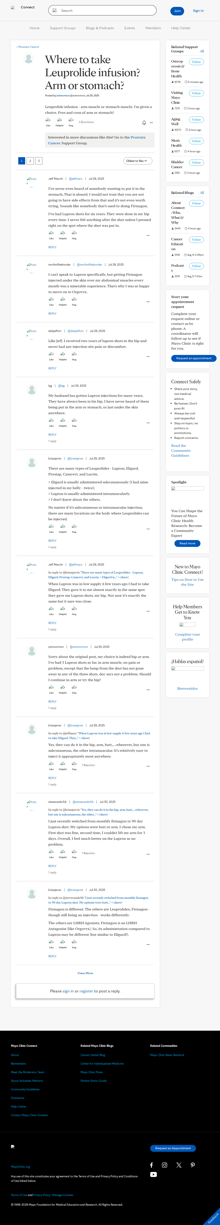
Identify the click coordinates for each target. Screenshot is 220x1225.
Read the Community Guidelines (181, 450)
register (86, 991)
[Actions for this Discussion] (151, 123)
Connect (27, 7)
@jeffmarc (75, 178)
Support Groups (63, 28)
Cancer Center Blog (93, 1055)
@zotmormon (79, 646)
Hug (71, 125)
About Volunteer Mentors (27, 1080)
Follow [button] (196, 62)
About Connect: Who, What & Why (178, 212)
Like (48, 125)
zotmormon (71, 95)
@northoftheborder (89, 264)
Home (35, 28)
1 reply (52, 441)
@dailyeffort (76, 331)
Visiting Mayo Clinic (177, 97)
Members (153, 28)
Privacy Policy (41, 1195)
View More (85, 973)
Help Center (181, 28)
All (202, 51)
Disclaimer (17, 1098)
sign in (68, 991)
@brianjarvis (75, 458)
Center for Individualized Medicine (102, 1063)
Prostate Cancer (27, 47)
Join (177, 10)
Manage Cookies (62, 1195)
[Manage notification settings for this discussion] (144, 122)
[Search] (53, 10)
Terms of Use (19, 1195)
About (15, 1055)
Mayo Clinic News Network (167, 1055)
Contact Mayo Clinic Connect (29, 1115)
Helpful (59, 125)
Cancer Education (177, 244)
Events (129, 28)
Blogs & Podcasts (100, 28)
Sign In (198, 10)
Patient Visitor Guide (94, 1080)
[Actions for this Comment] (147, 235)
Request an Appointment (173, 1148)
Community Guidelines (25, 1089)
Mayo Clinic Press (92, 1072)
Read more (187, 543)
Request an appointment (193, 358)
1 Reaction (88, 765)
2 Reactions (86, 122)
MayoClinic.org (20, 1166)
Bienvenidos (187, 688)
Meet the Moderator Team (27, 1072)
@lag (61, 385)
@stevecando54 (83, 801)
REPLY (52, 247)
